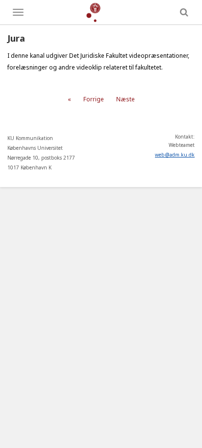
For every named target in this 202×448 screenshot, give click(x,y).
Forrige (93, 99)
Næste (125, 99)
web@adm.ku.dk (175, 154)
